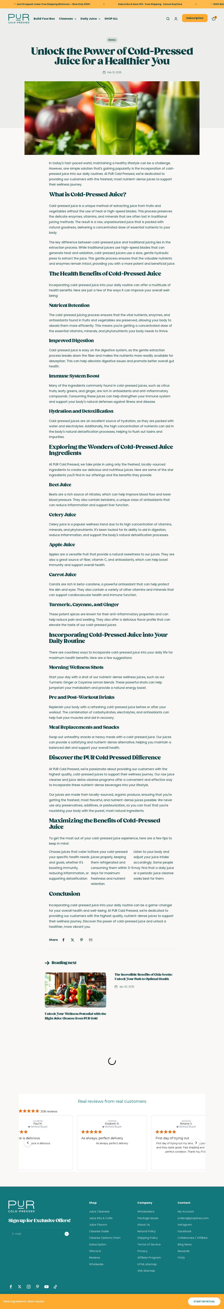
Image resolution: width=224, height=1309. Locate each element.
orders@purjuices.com (193, 1218)
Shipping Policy (147, 1238)
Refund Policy (146, 1231)
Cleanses (66, 19)
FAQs (181, 1258)
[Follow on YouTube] (46, 1286)
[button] (27, 1142)
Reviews (94, 1258)
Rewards (184, 1251)
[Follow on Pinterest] (37, 1286)
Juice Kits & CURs (101, 1218)
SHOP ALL (111, 19)
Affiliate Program (149, 1258)
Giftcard (95, 1251)
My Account (186, 1211)
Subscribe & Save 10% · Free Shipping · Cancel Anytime (118, 4)
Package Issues (147, 1218)
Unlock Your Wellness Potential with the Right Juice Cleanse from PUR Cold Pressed (75, 1018)
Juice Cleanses (99, 1211)
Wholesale (96, 1264)
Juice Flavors (98, 1225)
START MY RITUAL (204, 1301)
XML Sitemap (146, 1271)
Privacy (142, 1251)
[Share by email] (90, 939)
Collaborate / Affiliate (193, 1238)
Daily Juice (88, 19)
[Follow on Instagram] (28, 1286)
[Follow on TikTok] (55, 1286)
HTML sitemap (147, 1264)
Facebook (184, 1231)
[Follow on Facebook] (10, 1286)
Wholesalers (145, 1211)
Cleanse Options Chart (105, 1238)
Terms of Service (149, 1244)
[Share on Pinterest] (81, 939)
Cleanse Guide (99, 1231)
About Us (143, 1225)
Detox (111, 39)
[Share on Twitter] (72, 939)
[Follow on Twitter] (19, 1286)
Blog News (185, 1244)
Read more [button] (203, 1155)
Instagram (185, 1225)
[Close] (220, 1297)
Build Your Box (44, 19)
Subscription (194, 18)
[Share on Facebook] (63, 939)
